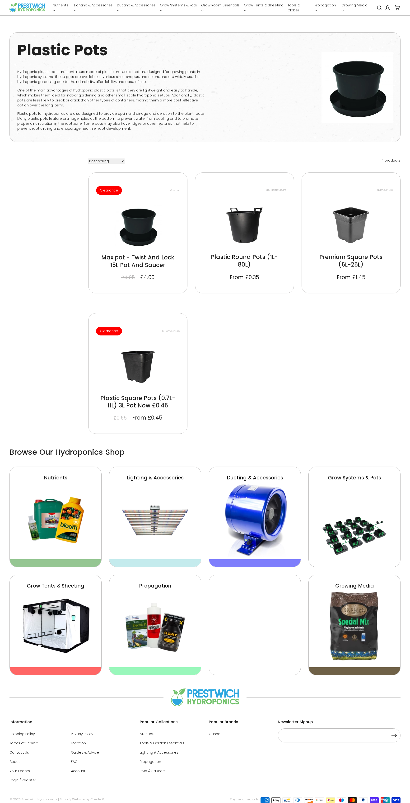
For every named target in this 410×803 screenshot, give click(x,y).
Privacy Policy (82, 733)
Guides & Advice (85, 752)
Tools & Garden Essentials (162, 743)
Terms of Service (23, 743)
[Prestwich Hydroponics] (27, 7)
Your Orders (19, 771)
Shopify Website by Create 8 (82, 799)
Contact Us (19, 752)
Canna (214, 733)
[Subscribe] (394, 736)
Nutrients (147, 733)
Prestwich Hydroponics (39, 799)
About (14, 761)
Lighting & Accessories (159, 752)
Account (78, 771)
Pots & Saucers (153, 771)
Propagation (150, 761)
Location (78, 743)
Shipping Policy (22, 733)
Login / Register (22, 780)
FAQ (74, 761)
